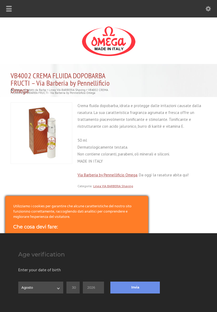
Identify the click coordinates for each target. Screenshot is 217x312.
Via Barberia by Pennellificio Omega (107, 174)
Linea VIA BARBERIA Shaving (113, 186)
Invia (135, 287)
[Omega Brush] (108, 56)
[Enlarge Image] (42, 106)
